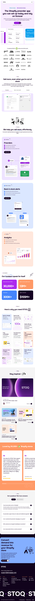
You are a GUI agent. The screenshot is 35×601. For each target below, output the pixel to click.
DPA (33, 599)
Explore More (7, 152)
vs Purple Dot (14, 578)
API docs (24, 578)
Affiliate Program (6, 584)
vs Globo (13, 581)
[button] (32, 2)
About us (5, 578)
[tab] (7, 90)
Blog (4, 581)
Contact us (5, 579)
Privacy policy (22, 599)
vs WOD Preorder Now (16, 579)
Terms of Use (28, 599)
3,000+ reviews (20, 25)
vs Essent (13, 582)
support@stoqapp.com (8, 572)
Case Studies (5, 582)
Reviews (4, 585)
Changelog (24, 579)
